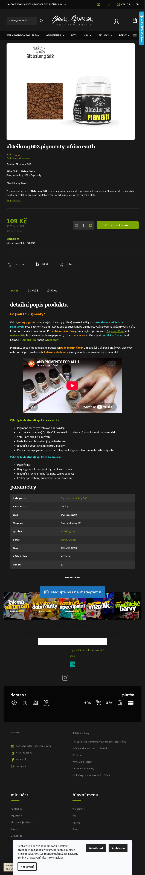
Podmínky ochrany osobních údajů (91, 775)
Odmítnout (96, 848)
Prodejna (77, 755)
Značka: (19, 164)
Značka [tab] (52, 290)
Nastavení (27, 866)
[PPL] (46, 702)
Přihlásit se (73, 665)
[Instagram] (65, 677)
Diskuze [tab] (33, 290)
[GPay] (109, 702)
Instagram (21, 766)
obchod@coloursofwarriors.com (33, 745)
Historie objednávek (21, 822)
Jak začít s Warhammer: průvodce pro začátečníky (34, 4)
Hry (74, 815)
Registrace (16, 815)
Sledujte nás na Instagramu (76, 592)
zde (61, 857)
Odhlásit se (16, 835)
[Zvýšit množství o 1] (90, 225)
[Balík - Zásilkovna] (14, 702)
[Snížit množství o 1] (76, 225)
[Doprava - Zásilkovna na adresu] (25, 702)
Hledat (41, 21)
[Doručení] (35, 702)
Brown (64, 539)
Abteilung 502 (68, 531)
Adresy (14, 829)
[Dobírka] (98, 702)
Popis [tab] (15, 290)
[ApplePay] (88, 702)
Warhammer (78, 808)
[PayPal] (130, 702)
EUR (129, 4)
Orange (73, 539)
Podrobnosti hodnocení (19, 158)
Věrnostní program (82, 761)
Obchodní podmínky (83, 768)
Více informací (14, 200)
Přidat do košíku (116, 225)
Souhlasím (118, 848)
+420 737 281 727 (24, 752)
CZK (123, 4)
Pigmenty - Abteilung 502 (74, 498)
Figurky (76, 822)
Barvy (75, 829)
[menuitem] (22, 35)
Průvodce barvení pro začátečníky (90, 748)
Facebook (21, 759)
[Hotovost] (120, 702)
